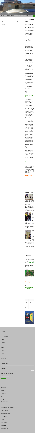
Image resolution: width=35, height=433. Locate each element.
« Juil (25, 308)
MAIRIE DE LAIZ (4, 15)
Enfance (3, 333)
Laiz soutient (3, 353)
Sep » (30, 308)
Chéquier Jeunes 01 (5, 336)
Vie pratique (3, 331)
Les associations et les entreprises (27, 15)
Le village (2, 347)
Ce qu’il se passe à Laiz (30, 19)
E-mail (2, 375)
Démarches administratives (18, 15)
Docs (3, 350)
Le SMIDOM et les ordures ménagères (7, 345)
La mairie (12, 15)
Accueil (8, 15)
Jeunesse (3, 334)
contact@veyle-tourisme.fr (6, 413)
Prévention (3, 342)
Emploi (3, 339)
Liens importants (3, 356)
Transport (3, 344)
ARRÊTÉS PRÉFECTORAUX (4, 355)
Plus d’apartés (27, 295)
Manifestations (3, 358)
